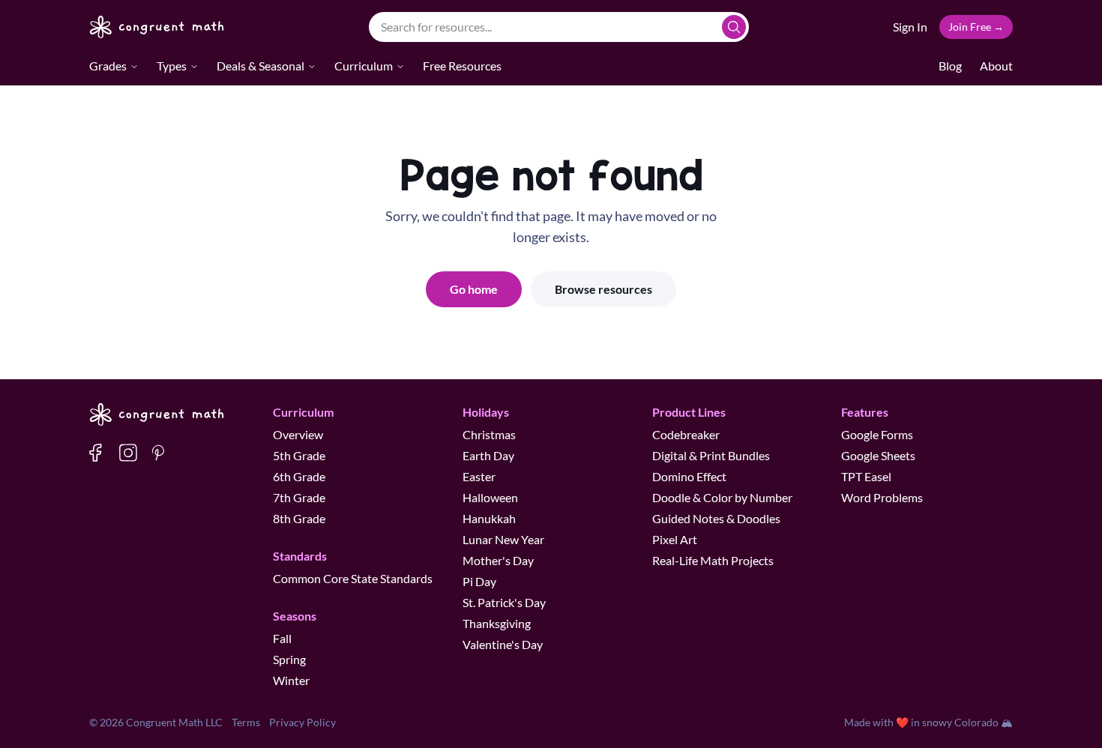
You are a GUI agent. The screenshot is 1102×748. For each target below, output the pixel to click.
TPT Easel (866, 476)
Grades (108, 65)
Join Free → (976, 26)
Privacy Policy (302, 722)
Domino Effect (689, 476)
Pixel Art (674, 539)
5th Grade (299, 455)
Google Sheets (878, 455)
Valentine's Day (503, 644)
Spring (289, 659)
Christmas (489, 434)
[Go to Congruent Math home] (157, 27)
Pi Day (479, 581)
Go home (474, 289)
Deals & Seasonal (260, 65)
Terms (246, 722)
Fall (282, 638)
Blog (950, 65)
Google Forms (877, 434)
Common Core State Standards (353, 578)
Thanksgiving (497, 623)
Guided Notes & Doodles (716, 518)
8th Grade (299, 518)
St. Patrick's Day (504, 602)
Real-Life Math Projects (713, 560)
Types (172, 65)
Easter (479, 476)
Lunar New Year (503, 539)
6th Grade (299, 476)
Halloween (490, 497)
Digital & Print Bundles (711, 455)
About (996, 65)
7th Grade (299, 497)
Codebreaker (686, 434)
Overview (298, 434)
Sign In (910, 26)
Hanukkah (489, 518)
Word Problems (882, 497)
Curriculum (363, 65)
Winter (291, 680)
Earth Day (488, 455)
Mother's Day (498, 560)
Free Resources (462, 65)
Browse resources (603, 289)
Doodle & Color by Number (722, 497)
